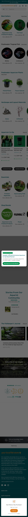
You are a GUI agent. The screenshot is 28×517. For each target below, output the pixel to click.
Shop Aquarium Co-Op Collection (11, 263)
